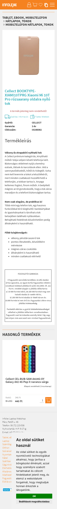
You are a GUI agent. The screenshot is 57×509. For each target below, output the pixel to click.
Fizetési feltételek (42, 117)
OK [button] (34, 496)
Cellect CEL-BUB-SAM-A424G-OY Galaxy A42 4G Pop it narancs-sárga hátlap (27, 382)
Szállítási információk (19, 117)
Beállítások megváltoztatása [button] (34, 501)
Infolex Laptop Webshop (14, 418)
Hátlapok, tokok (19, 21)
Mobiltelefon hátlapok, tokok (30, 24)
